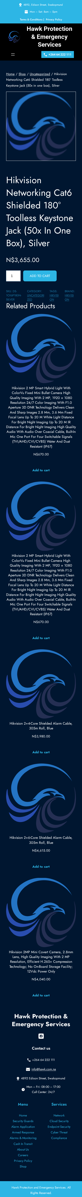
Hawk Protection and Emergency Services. (39, 1187)
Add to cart (40, 276)
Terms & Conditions (31, 19)
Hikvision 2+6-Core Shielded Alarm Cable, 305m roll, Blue (41, 840)
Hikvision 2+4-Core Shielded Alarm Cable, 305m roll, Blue (41, 726)
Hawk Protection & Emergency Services (49, 36)
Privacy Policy (54, 19)
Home (10, 74)
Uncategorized (40, 74)
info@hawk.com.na (43, 1069)
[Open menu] (12, 54)
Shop (22, 74)
